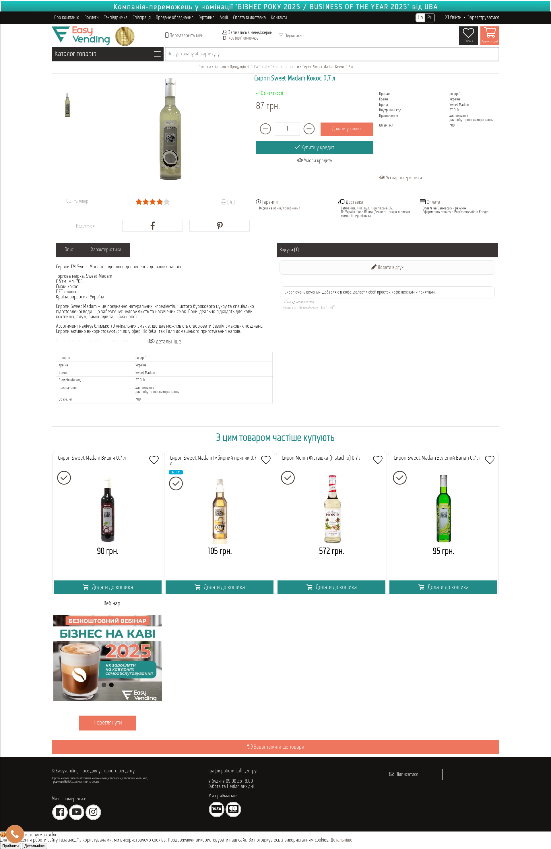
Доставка (354, 202)
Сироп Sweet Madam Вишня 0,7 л (92, 458)
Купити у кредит (317, 148)
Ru (429, 18)
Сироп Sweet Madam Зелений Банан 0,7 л (437, 458)
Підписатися (294, 36)
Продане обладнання (174, 17)
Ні (331, 308)
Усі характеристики (403, 178)
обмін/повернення (286, 208)
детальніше (168, 342)
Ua (420, 18)
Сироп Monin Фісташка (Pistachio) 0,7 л (322, 458)
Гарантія (270, 202)
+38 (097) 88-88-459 (243, 38)
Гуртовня (206, 17)
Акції (224, 17)
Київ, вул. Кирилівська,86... (376, 208)
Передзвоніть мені (186, 35)
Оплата (433, 202)
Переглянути (108, 723)
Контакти (279, 17)
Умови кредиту (317, 161)
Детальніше (341, 840)
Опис (69, 249)
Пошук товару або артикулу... (195, 54)
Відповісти (289, 308)
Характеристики (106, 249)
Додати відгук (390, 267)
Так (323, 308)
